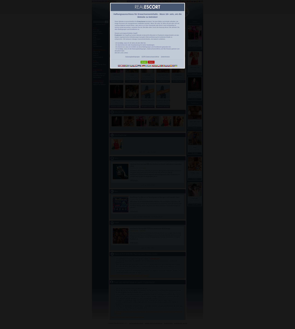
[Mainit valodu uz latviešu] (154, 65)
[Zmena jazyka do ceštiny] (134, 65)
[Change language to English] (119, 65)
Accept (144, 62)
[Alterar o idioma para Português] (161, 65)
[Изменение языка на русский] (166, 65)
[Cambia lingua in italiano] (151, 65)
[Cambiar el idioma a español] (171, 65)
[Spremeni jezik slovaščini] (169, 65)
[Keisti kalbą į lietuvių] (156, 65)
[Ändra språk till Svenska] (126, 65)
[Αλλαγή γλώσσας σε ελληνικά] (146, 65)
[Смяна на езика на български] (131, 65)
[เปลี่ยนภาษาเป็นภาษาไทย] (174, 65)
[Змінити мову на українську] (176, 65)
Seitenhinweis (165, 56)
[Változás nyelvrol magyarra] (149, 65)
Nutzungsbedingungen (132, 56)
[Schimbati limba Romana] (164, 65)
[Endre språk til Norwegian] (124, 65)
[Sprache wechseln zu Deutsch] (144, 65)
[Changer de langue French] (141, 65)
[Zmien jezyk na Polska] (159, 65)
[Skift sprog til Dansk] (121, 65)
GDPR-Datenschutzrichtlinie (150, 56)
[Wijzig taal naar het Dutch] (136, 65)
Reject (151, 62)
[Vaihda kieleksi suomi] (129, 65)
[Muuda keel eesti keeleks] (139, 65)
